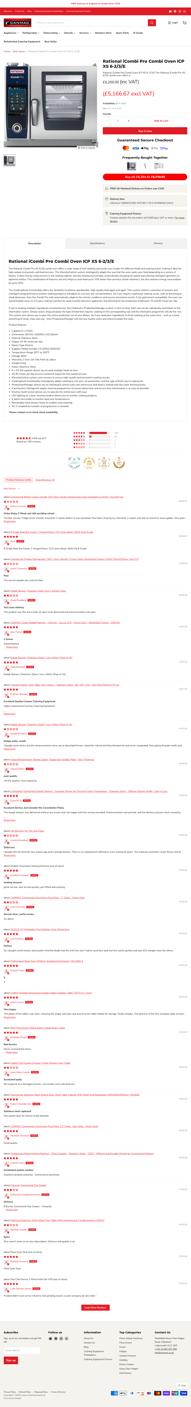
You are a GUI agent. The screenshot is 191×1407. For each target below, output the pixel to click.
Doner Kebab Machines (131, 1338)
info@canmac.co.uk (164, 1352)
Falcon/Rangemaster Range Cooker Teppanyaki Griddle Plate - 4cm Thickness (52, 759)
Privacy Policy (10, 1392)
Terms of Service (58, 1392)
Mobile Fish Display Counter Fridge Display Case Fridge (40, 1063)
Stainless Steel (103, 33)
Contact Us (19, 11)
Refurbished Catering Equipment (22, 41)
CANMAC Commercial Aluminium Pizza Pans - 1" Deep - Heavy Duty (47, 897)
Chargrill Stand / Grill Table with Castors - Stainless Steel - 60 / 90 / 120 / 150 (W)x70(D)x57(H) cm (64, 685)
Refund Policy (25, 1392)
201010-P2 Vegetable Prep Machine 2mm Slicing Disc (40, 929)
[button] (79, 433)
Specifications (97, 243)
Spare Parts (122, 33)
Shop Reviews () (45, 480)
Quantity (107, 114)
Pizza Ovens (125, 1342)
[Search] (152, 22)
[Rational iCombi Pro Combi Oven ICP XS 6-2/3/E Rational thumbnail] (9, 160)
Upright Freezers (127, 1355)
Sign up (11, 1360)
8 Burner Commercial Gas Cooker (28, 1185)
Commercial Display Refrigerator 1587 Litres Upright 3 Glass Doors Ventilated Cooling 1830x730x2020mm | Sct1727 (74, 559)
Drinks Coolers (126, 1364)
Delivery (158, 243)
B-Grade (138, 33)
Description (34, 243)
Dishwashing (50, 33)
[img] (31, 438)
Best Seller (51, 41)
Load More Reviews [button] (95, 1307)
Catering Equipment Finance (78, 11)
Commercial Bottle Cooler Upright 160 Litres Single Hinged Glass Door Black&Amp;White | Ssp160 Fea (66, 497)
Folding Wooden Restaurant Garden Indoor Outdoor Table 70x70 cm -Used (51, 993)
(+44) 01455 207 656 (166, 1349)
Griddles (123, 1360)
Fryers (122, 1346)
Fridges (123, 1351)
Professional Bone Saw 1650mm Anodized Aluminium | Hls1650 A (46, 961)
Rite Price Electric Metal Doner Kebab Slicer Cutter (37, 1028)
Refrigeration (30, 33)
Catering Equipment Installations (48, 11)
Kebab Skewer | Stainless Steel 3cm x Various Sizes (38, 591)
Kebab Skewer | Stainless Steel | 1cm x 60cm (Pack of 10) (41, 657)
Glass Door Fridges (128, 1368)
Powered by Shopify (12, 1398)
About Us (8, 11)
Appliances (10, 33)
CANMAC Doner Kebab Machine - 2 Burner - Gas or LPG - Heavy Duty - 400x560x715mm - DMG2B (65, 622)
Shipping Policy (41, 1392)
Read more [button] (10, 521)
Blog (29, 11)
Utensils (69, 33)
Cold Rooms (125, 1373)
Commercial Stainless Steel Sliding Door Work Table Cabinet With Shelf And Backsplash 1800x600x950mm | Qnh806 (74, 1094)
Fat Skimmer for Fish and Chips (27, 831)
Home (7, 51)
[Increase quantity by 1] (129, 121)
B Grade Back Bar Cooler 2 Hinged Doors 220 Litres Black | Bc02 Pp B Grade (51, 532)
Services (84, 33)
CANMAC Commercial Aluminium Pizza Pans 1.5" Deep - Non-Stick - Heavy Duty (54, 1126)
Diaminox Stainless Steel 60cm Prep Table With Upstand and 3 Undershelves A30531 (57, 1220)
